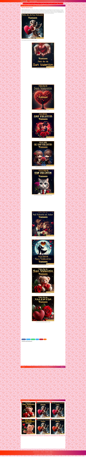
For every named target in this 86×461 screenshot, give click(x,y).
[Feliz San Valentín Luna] (57, 410)
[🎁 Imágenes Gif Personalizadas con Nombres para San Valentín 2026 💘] (28, 410)
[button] (23, 3)
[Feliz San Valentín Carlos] (43, 426)
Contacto (42, 451)
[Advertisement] (43, 76)
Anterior (23, 366)
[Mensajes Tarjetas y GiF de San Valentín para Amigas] (28, 426)
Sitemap (51, 451)
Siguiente (62, 366)
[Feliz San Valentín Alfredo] (43, 410)
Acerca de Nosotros (36, 451)
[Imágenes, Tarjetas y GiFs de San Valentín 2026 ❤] (24, 1)
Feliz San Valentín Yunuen (27, 7)
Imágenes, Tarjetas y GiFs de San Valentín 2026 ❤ (44, 454)
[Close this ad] (85, 455)
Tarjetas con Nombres (33, 1)
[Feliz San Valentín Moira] (57, 426)
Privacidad (46, 451)
